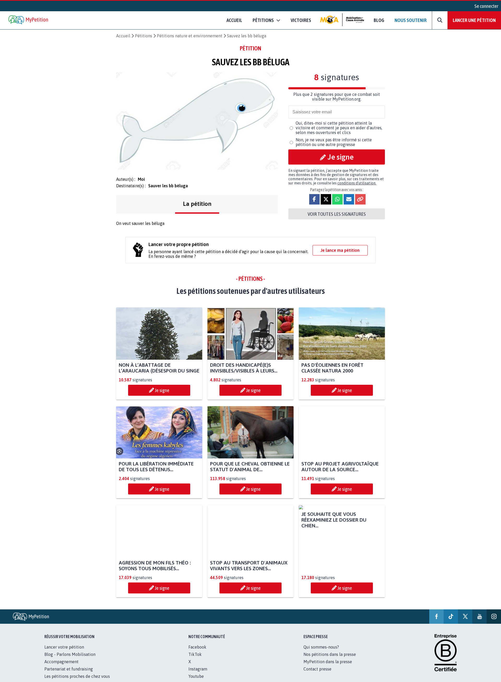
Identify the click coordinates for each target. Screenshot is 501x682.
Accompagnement (61, 667)
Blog (379, 20)
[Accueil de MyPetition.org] (28, 20)
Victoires (301, 20)
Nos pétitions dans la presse (329, 660)
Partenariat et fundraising (68, 674)
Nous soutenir (411, 20)
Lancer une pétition (474, 20)
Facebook (197, 652)
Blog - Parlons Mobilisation (70, 660)
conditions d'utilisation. (356, 183)
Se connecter (486, 6)
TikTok (195, 660)
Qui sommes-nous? (321, 652)
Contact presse (317, 674)
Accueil (234, 20)
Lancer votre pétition (64, 652)
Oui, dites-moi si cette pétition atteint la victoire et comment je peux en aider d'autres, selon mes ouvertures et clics (339, 128)
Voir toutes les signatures (337, 214)
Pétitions (143, 35)
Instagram (197, 674)
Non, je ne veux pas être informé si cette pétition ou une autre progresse (334, 142)
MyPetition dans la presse (327, 667)
